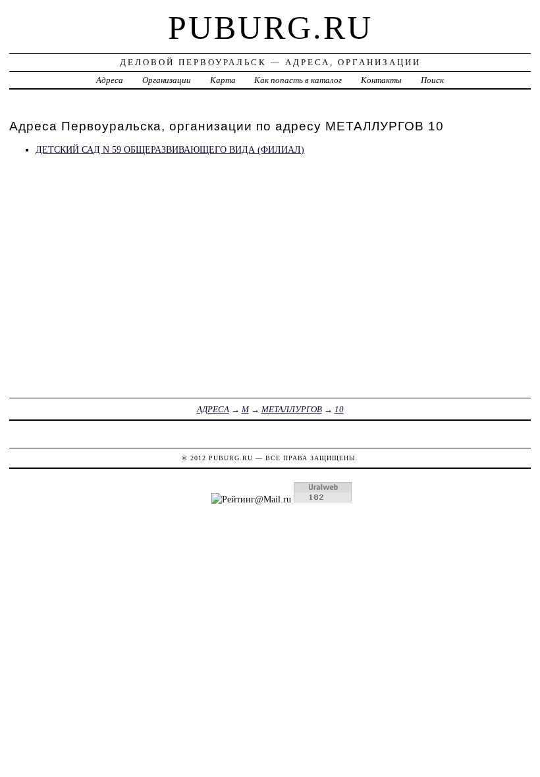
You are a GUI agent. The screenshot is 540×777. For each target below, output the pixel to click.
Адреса (109, 80)
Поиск (432, 80)
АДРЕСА (213, 409)
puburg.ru (270, 27)
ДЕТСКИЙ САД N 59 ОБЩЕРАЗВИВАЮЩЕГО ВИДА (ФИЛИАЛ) (170, 149)
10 (339, 409)
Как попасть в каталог (298, 80)
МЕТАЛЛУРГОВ (291, 409)
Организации (166, 80)
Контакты (381, 80)
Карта (223, 80)
